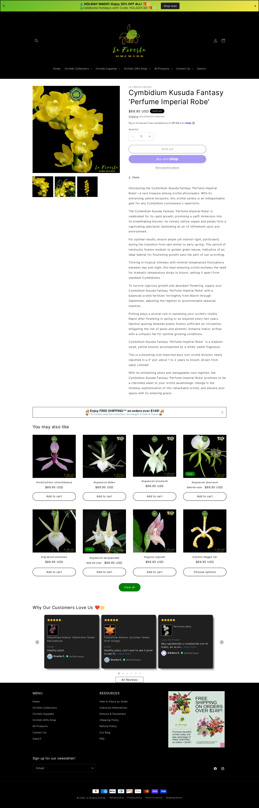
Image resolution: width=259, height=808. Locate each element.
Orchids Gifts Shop (44, 719)
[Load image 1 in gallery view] (43, 186)
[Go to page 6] (140, 673)
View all (129, 587)
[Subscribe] (92, 768)
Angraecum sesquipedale (104, 557)
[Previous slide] (37, 642)
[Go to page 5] (136, 673)
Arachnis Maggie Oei (204, 557)
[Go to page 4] (131, 673)
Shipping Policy (109, 719)
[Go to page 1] (119, 673)
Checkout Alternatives (113, 707)
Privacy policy (134, 797)
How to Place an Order (114, 701)
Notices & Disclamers (113, 713)
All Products (40, 726)
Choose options (205, 572)
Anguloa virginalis (154, 557)
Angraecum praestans (54, 557)
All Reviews (129, 679)
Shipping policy (174, 797)
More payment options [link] (167, 167)
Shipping (133, 116)
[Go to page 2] (123, 673)
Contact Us (40, 732)
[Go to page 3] (127, 673)
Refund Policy (108, 726)
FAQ (102, 738)
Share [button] (135, 177)
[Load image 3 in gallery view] (87, 186)
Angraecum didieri (104, 482)
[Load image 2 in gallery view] (65, 186)
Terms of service (153, 797)
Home (36, 701)
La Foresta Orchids (96, 798)
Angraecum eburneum (205, 482)
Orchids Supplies (43, 713)
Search (37, 738)
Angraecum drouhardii (154, 481)
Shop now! (170, 5)
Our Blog (105, 732)
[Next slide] (221, 642)
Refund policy (117, 797)
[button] (36, 41)
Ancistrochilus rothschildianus (54, 482)
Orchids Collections (45, 707)
